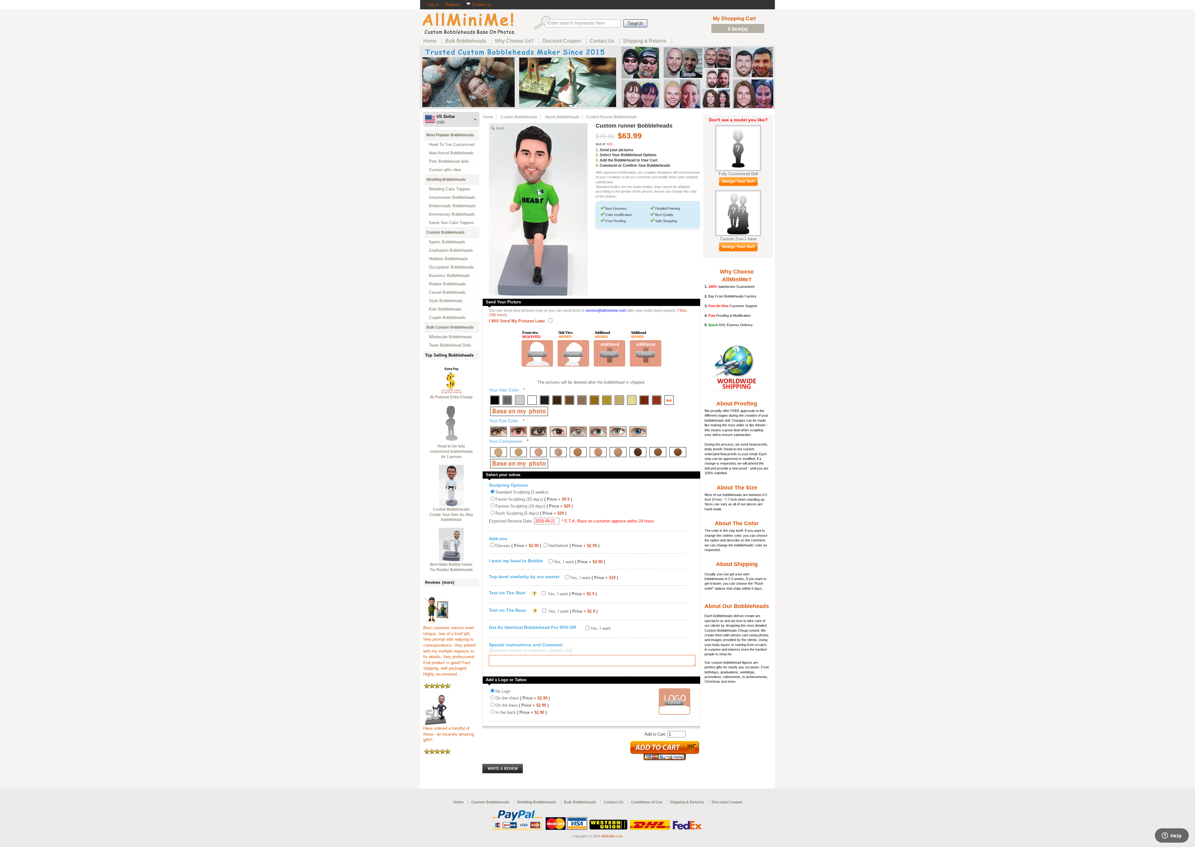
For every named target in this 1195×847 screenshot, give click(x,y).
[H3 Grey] (519, 400)
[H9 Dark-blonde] (594, 400)
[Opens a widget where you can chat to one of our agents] (1172, 836)
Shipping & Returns (687, 802)
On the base (522, 705)
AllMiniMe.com (611, 836)
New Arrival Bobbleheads (451, 153)
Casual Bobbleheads (447, 292)
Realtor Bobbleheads (447, 284)
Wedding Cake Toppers (450, 189)
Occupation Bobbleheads (451, 267)
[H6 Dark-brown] (557, 400)
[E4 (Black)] (558, 432)
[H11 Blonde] (619, 400)
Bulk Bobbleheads (580, 802)
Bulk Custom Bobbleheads (450, 327)
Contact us (481, 4)
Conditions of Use (647, 802)
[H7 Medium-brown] (569, 400)
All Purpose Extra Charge (451, 397)
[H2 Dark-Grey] (507, 400)
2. (597, 155)
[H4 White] (532, 400)
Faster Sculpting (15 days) (533, 499)
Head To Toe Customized (451, 144)
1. (597, 150)
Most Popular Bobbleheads (450, 135)
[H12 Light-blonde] (631, 400)
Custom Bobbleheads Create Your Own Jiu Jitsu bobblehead (451, 514)
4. (597, 165)
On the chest (522, 698)
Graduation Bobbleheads (451, 250)
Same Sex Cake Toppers (451, 222)
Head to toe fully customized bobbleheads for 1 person (451, 451)
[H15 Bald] (669, 400)
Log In (433, 4)
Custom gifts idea (445, 169)
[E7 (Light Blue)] (618, 432)
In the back (521, 712)
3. (597, 160)
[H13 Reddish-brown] (644, 400)
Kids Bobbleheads (445, 309)
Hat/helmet (574, 545)
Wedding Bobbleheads (446, 179)
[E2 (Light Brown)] (518, 432)
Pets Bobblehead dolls (449, 161)
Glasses (518, 545)
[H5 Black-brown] (544, 400)
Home (488, 117)
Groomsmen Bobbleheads (452, 197)
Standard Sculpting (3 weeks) (521, 492)
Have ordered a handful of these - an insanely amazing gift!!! (448, 734)
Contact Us (614, 802)
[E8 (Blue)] (638, 432)
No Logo (502, 691)
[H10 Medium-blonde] (607, 400)
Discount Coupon (727, 802)
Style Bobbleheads (446, 300)
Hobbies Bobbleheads (448, 258)
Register (452, 4)
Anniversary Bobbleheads (452, 214)
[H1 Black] (494, 400)
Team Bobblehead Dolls (450, 345)
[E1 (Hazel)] (498, 432)
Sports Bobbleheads (447, 242)
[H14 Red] (656, 400)
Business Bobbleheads (449, 275)
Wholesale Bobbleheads (450, 337)
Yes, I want (579, 561)
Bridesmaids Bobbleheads (452, 206)
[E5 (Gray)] (578, 432)
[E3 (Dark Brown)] (538, 432)
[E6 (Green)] (598, 432)
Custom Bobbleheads (445, 232)
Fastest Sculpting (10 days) (534, 506)
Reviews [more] (439, 582)
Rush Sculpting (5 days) (530, 513)
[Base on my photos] (519, 411)
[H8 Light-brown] (582, 400)
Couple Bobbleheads (447, 317)
